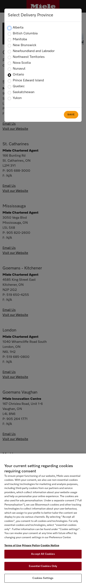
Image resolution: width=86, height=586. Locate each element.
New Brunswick (24, 45)
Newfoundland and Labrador (33, 51)
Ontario (18, 74)
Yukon (17, 98)
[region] (43, 519)
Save (71, 114)
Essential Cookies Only (43, 566)
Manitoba (20, 39)
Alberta (18, 27)
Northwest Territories (29, 57)
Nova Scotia (22, 63)
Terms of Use (12, 545)
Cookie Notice (49, 545)
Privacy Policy (31, 545)
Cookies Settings (42, 578)
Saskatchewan (23, 92)
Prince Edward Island (28, 80)
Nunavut (19, 68)
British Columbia (25, 33)
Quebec (19, 86)
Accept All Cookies (43, 554)
